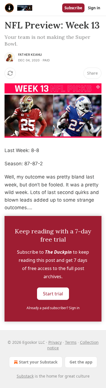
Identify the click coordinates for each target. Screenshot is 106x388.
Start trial (53, 294)
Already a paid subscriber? (53, 308)
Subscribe (73, 7)
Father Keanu (30, 55)
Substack (25, 376)
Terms (71, 342)
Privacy (55, 342)
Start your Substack (38, 362)
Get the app (81, 362)
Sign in (94, 7)
